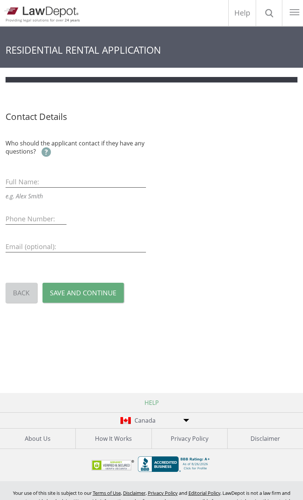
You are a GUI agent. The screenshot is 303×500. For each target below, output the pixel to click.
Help (242, 13)
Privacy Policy (189, 438)
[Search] (269, 13)
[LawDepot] (43, 10)
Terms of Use (107, 493)
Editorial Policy (204, 493)
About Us (38, 438)
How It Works (113, 438)
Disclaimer (265, 438)
